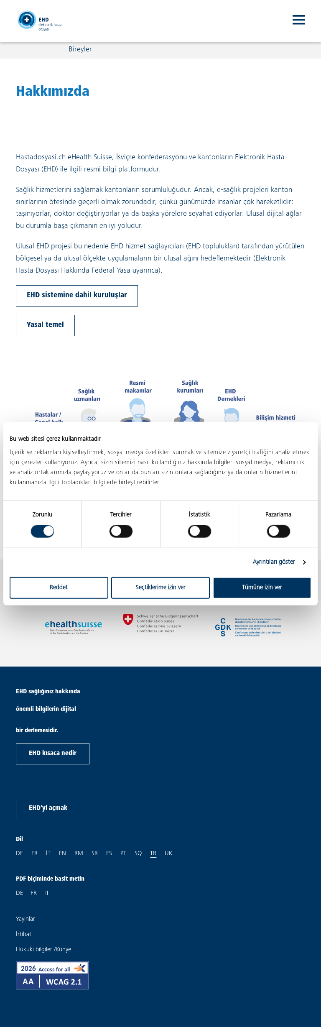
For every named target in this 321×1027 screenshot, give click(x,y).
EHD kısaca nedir (52, 753)
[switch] (121, 531)
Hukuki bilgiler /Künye (43, 950)
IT (46, 893)
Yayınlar (25, 919)
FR (34, 893)
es (109, 853)
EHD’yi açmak (48, 808)
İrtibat (23, 935)
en (62, 853)
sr (95, 853)
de (19, 853)
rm (78, 853)
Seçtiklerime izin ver (161, 587)
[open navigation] (299, 21)
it (48, 853)
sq (138, 853)
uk (168, 853)
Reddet (59, 587)
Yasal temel (45, 325)
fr (34, 853)
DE (19, 893)
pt (123, 853)
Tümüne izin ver (262, 587)
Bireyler (80, 50)
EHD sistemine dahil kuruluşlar (77, 295)
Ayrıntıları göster (274, 562)
